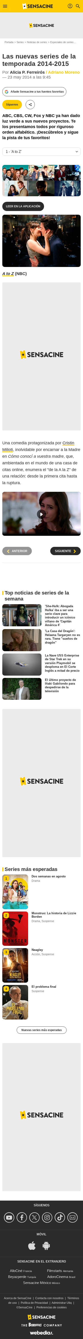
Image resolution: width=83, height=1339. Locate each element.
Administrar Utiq (62, 1302)
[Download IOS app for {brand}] (34, 1245)
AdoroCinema (57, 1277)
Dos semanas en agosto (49, 876)
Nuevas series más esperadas (41, 1030)
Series (20, 42)
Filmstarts (54, 1271)
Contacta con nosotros (49, 1298)
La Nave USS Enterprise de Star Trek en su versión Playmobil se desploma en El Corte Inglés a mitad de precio (62, 663)
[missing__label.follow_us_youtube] (10, 1217)
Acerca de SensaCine (17, 1298)
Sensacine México (37, 1283)
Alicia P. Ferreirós (27, 72)
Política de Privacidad (34, 1302)
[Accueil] (37, 6)
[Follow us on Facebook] (22, 1217)
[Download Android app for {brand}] (48, 1245)
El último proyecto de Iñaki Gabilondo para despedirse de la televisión (60, 685)
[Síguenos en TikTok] (60, 1217)
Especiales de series (62, 42)
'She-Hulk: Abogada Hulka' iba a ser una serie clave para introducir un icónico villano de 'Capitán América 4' (60, 615)
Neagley (37, 950)
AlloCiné (16, 1271)
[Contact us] (73, 1217)
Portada (9, 42)
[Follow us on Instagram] (48, 1217)
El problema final (44, 986)
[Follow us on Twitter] (35, 1217)
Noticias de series (37, 42)
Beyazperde (17, 1277)
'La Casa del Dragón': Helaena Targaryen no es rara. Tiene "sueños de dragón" (62, 636)
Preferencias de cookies (51, 1307)
